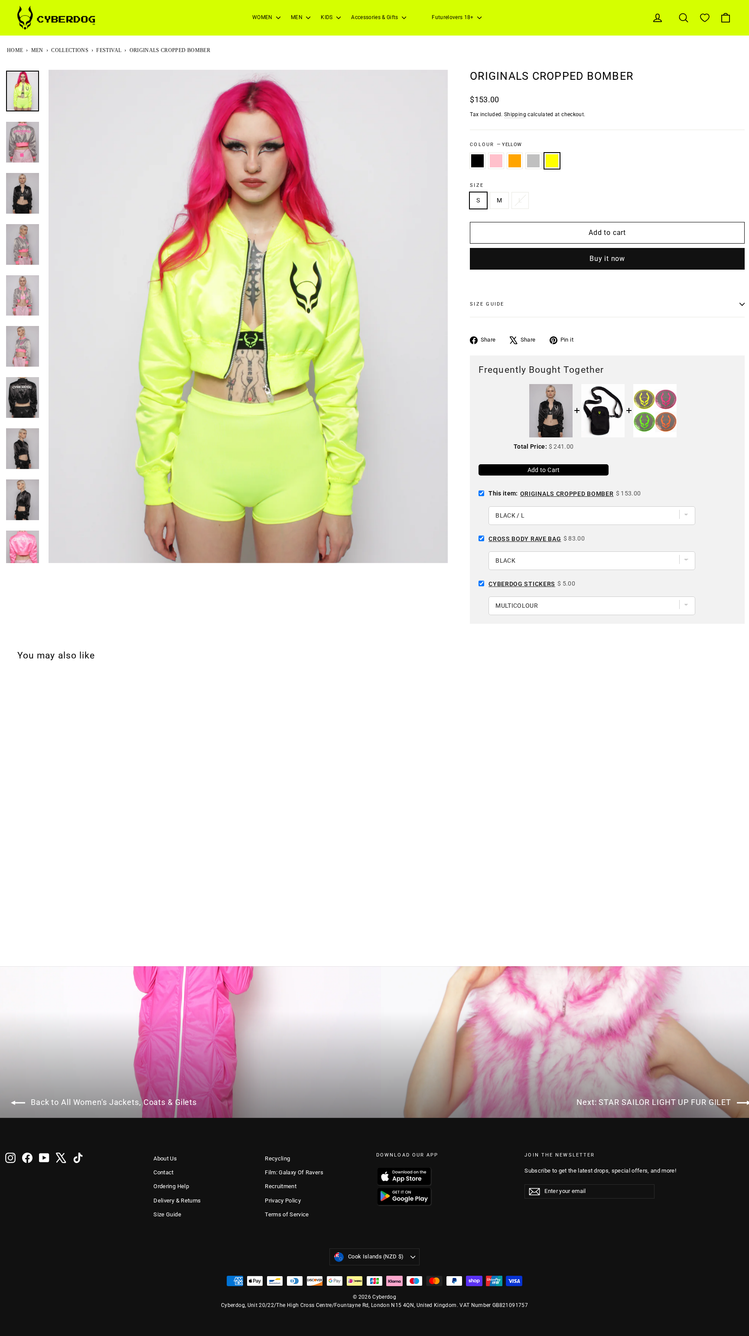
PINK (496, 161)
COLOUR (495, 144)
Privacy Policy (283, 1200)
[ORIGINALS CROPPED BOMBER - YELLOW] (56, 943)
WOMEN (263, 17)
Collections (69, 50)
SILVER (533, 161)
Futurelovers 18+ (453, 17)
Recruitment (280, 1186)
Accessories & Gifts (375, 17)
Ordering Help (171, 1186)
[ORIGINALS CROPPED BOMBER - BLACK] (11, 943)
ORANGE (514, 161)
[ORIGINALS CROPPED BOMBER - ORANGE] (33, 943)
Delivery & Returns (177, 1200)
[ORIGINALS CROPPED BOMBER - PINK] (22, 943)
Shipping (515, 114)
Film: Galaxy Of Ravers (294, 1172)
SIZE (477, 185)
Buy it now (607, 258)
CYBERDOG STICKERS (521, 583)
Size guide (487, 304)
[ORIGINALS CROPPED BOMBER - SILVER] (45, 943)
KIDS (327, 17)
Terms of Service (287, 1214)
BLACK (477, 161)
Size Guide (167, 1214)
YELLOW (552, 161)
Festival (108, 50)
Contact (163, 1172)
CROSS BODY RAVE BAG (524, 538)
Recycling (277, 1158)
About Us (165, 1158)
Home (15, 50)
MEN (297, 17)
